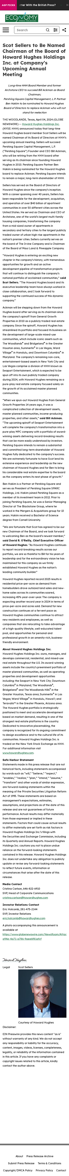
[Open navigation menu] (6, 30)
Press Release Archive (39, 1156)
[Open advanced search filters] (55, 30)
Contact (61, 1170)
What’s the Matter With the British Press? (28, 5)
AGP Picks (8, 5)
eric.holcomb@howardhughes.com (24, 918)
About (19, 1156)
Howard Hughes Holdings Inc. (40, 124)
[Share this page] (64, 30)
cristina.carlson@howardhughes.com (25, 897)
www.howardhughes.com (18, 752)
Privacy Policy (44, 1170)
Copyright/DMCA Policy (17, 1170)
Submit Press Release (21, 1163)
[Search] (48, 30)
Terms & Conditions (49, 1163)
